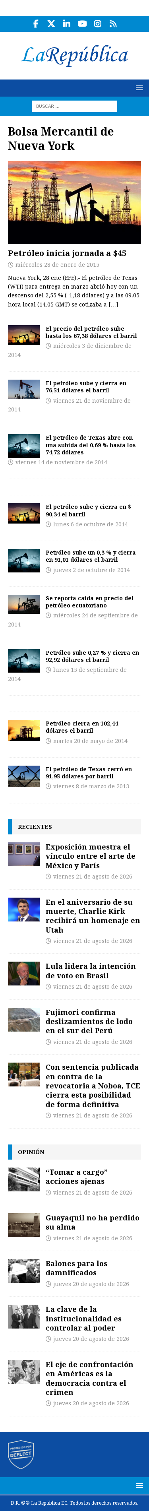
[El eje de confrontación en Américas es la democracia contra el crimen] (24, 1372)
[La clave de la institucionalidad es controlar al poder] (24, 1317)
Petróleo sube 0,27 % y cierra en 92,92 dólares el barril (92, 656)
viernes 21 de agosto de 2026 (92, 876)
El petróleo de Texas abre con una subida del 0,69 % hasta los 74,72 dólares (91, 445)
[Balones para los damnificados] (24, 1271)
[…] (113, 304)
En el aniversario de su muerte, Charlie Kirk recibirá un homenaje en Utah (93, 916)
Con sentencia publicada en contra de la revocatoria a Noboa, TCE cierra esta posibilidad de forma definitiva (93, 1085)
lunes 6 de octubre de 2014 (90, 524)
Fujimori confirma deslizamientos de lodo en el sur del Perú (89, 1021)
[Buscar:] (74, 106)
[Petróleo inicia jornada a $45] (74, 202)
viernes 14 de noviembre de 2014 (61, 462)
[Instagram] (98, 24)
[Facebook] (36, 24)
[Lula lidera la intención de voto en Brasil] (24, 973)
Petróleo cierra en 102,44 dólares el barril (82, 727)
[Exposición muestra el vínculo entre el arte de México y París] (24, 854)
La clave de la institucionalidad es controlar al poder (84, 1318)
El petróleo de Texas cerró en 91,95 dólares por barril (89, 772)
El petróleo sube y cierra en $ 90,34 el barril (88, 510)
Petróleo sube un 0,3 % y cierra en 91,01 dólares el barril (91, 556)
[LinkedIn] (67, 24)
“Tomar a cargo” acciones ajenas (77, 1176)
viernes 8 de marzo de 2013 (91, 786)
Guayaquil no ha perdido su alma (92, 1222)
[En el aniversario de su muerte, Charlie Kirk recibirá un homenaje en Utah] (24, 909)
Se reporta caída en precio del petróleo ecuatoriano (90, 601)
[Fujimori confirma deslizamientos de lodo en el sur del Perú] (24, 1020)
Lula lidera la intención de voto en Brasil (91, 970)
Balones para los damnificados (76, 1268)
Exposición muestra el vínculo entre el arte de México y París (90, 856)
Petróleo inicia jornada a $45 (67, 253)
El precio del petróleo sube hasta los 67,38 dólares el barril (91, 332)
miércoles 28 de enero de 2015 (57, 265)
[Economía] (24, 335)
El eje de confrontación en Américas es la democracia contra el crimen (90, 1378)
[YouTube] (82, 24)
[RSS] (113, 24)
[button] (138, 87)
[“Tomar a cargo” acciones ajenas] (24, 1179)
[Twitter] (51, 24)
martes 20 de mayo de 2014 (90, 741)
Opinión (31, 1152)
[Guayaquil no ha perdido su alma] (24, 1225)
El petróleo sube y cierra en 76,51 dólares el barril (86, 386)
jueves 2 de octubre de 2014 (91, 570)
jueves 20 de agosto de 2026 (91, 1284)
